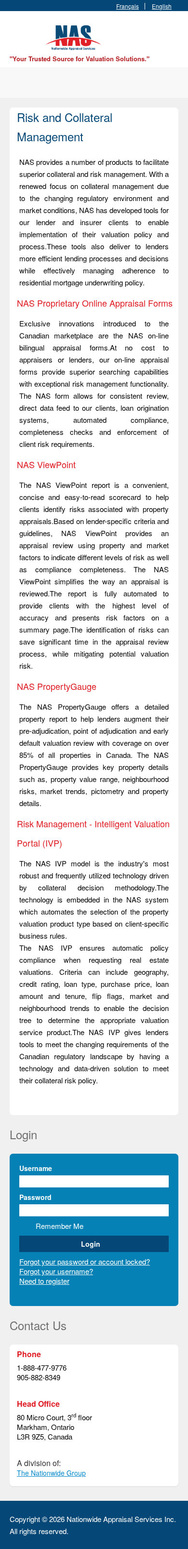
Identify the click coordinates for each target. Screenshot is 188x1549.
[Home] (74, 36)
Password (35, 1197)
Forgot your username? (56, 1271)
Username (35, 1168)
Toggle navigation (18, 34)
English (162, 6)
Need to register (44, 1281)
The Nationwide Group (51, 1473)
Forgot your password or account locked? (84, 1261)
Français (127, 6)
